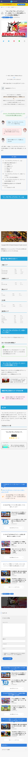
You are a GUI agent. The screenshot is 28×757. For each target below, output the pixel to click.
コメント (5, 622)
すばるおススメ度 (11, 187)
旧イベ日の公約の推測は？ (12, 177)
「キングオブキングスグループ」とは (13, 160)
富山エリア (9, 168)
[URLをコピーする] (24, 41)
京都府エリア (10, 166)
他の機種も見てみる (14, 557)
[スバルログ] (13, 1)
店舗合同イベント (6, 17)
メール (5, 643)
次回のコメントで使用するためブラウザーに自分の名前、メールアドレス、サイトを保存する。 (14, 654)
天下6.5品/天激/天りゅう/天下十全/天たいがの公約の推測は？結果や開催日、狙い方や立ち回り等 (17, 381)
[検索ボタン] (1, 1)
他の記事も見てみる (14, 527)
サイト (4, 648)
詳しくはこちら (21, 4)
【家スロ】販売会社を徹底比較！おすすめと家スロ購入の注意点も (17, 446)
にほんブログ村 (4, 492)
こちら (14, 77)
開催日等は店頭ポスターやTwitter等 (12, 183)
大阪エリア (9, 164)
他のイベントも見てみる (14, 587)
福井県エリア (10, 171)
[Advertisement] (14, 59)
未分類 (11, 17)
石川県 (8, 169)
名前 (4, 639)
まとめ (5, 185)
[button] (3, 41)
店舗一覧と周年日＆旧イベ (10, 162)
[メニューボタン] (26, 1)
